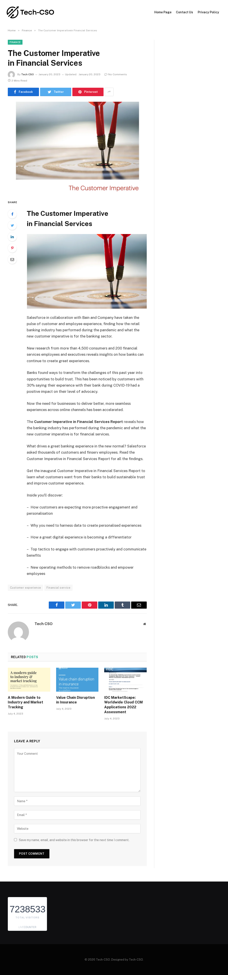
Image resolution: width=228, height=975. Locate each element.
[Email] (12, 259)
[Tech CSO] (31, 12)
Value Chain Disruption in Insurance (75, 700)
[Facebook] (12, 214)
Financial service (58, 587)
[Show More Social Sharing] (109, 92)
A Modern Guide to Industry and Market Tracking (25, 702)
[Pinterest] (12, 248)
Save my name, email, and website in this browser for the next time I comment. (74, 840)
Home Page (162, 12)
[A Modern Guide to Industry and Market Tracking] (29, 679)
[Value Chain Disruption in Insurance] (77, 679)
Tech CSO (27, 74)
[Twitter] (12, 225)
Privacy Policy (208, 12)
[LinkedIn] (12, 236)
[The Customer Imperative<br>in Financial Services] (77, 147)
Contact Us (184, 12)
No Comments (117, 74)
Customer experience (25, 587)
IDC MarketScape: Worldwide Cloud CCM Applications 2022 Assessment (123, 704)
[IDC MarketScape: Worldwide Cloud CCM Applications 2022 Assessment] (125, 679)
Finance (15, 42)
